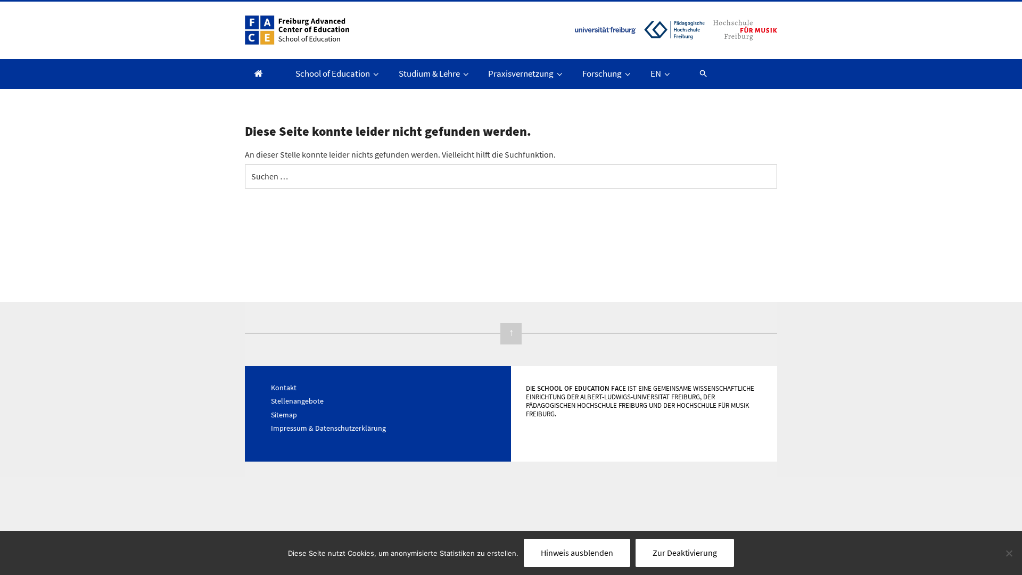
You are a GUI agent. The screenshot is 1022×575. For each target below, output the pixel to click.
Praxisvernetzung (521, 73)
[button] (698, 73)
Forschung (602, 73)
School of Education (332, 73)
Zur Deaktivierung (685, 552)
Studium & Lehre (429, 73)
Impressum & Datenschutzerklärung (328, 428)
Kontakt (283, 387)
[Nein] (1008, 553)
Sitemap (284, 415)
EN (655, 73)
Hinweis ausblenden (577, 552)
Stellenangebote (297, 401)
